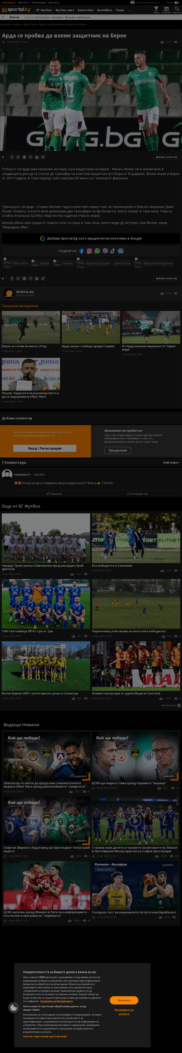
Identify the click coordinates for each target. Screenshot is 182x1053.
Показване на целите (124, 1012)
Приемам (124, 1000)
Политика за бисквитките (56, 1001)
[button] (13, 1007)
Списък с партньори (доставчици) (44, 1036)
